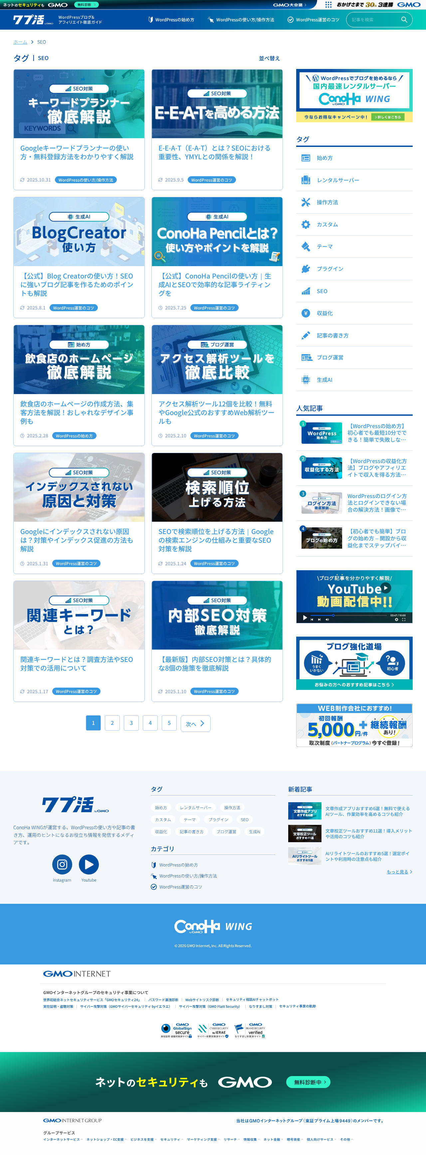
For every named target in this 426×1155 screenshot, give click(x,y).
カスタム (163, 819)
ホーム (20, 41)
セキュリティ (170, 1139)
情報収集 (250, 1139)
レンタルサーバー (196, 807)
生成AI (254, 831)
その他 (345, 1139)
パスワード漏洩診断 (163, 999)
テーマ (190, 819)
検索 (404, 19)
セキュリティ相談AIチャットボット (252, 999)
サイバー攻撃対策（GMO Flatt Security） (210, 1006)
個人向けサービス (320, 1139)
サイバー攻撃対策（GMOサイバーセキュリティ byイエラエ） (126, 1006)
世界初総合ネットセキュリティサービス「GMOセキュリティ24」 (92, 999)
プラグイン (218, 819)
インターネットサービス (61, 1139)
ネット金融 (272, 1139)
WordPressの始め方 (174, 19)
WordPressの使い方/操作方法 (245, 19)
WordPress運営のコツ (317, 19)
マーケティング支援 (202, 1139)
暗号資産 (293, 1139)
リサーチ (230, 1139)
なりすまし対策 (260, 1006)
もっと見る (397, 871)
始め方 (161, 807)
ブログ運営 (226, 831)
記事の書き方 (192, 831)
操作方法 (232, 807)
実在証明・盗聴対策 (58, 1006)
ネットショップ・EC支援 (105, 1139)
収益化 (161, 831)
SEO (245, 819)
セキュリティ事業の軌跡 (297, 1005)
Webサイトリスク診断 (202, 999)
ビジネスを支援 (142, 1139)
